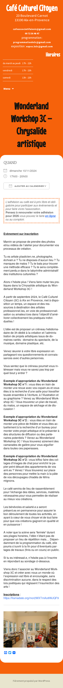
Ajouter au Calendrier (29, 186)
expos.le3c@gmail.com (39, 46)
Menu (7, 88)
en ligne (50, 216)
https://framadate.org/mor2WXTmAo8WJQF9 (31, 598)
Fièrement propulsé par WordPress (31, 680)
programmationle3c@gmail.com (32, 42)
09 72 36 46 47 (32, 33)
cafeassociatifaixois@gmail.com (32, 29)
